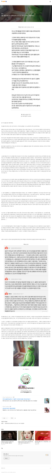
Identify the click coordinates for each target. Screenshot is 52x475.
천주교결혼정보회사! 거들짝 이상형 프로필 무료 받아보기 (16, 399)
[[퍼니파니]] (4, 1)
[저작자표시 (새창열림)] (15, 418)
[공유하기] (6, 418)
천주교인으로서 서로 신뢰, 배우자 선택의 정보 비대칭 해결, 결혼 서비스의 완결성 (20, 400)
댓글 (2, 448)
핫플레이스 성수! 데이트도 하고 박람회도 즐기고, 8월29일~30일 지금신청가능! (19, 410)
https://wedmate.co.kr (7, 397)
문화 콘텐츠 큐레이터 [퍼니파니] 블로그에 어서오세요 (13, 455)
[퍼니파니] (5, 454)
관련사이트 (3, 468)
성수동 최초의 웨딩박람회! (9, 408)
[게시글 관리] (7, 418)
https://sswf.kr (6, 406)
